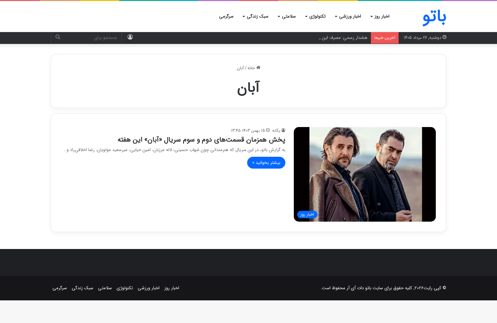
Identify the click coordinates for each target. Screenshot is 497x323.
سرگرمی (226, 16)
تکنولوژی (317, 16)
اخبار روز (382, 16)
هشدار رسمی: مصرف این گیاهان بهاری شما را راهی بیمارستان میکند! (306, 37)
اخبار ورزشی (350, 16)
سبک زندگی (257, 16)
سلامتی (289, 16)
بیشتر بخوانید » (266, 162)
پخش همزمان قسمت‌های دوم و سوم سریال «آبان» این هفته (201, 139)
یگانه (276, 130)
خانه (251, 68)
